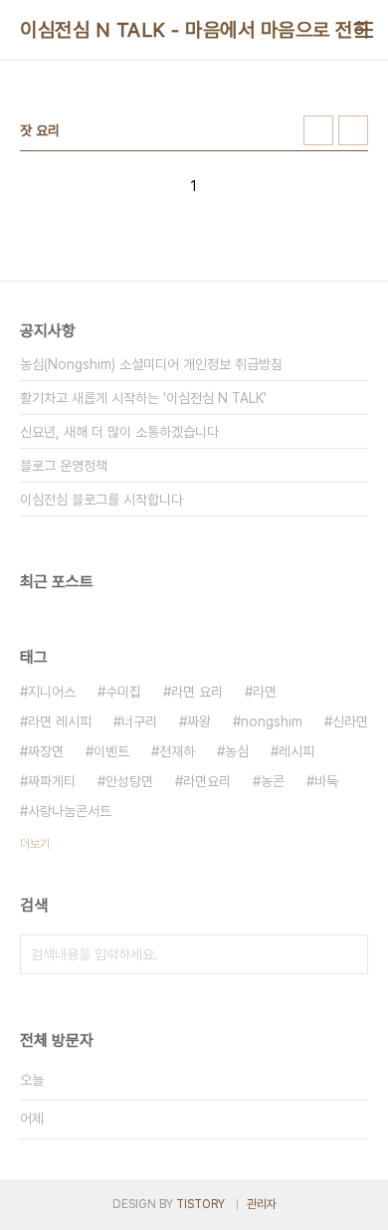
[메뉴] (364, 30)
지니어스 (52, 692)
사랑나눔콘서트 (69, 811)
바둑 (326, 781)
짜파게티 (52, 781)
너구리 (139, 721)
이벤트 (111, 751)
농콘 (273, 781)
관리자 (262, 1204)
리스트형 (353, 130)
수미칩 (123, 692)
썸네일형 (318, 130)
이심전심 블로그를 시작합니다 (101, 500)
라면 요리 (197, 692)
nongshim (271, 721)
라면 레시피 (60, 721)
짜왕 (199, 721)
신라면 (350, 721)
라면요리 (207, 781)
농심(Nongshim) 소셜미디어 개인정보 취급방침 (151, 364)
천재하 (177, 751)
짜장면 (46, 751)
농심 (237, 751)
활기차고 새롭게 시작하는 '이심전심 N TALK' (143, 398)
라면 (265, 692)
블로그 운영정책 (63, 466)
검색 (348, 954)
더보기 (35, 844)
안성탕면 (129, 781)
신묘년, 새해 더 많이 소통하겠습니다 (119, 432)
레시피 (296, 751)
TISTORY (200, 1204)
